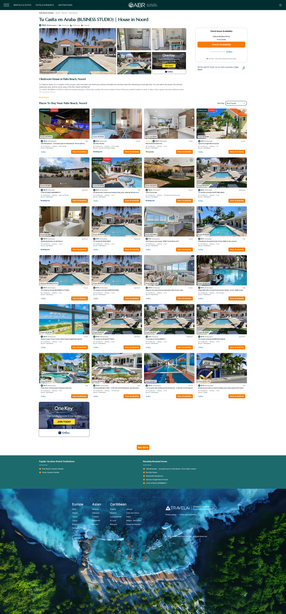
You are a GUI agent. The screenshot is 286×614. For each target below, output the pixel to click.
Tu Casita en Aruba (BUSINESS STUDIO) (55, 290)
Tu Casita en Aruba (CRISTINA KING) (211, 192)
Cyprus (74, 520)
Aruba (58, 13)
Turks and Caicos (132, 513)
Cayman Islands (115, 517)
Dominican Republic (133, 524)
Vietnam (95, 524)
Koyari (205, 392)
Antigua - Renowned (133, 520)
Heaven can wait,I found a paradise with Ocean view (164, 290)
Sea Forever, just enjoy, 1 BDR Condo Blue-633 (162, 241)
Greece (75, 513)
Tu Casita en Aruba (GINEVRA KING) (106, 290)
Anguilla (113, 509)
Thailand (95, 517)
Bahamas (113, 513)
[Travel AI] (177, 508)
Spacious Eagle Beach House (208, 143)
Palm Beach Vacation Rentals (52, 469)
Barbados (113, 524)
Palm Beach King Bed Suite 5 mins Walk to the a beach (217, 241)
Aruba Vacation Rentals (50, 472)
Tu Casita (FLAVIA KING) (102, 241)
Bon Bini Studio (98, 143)
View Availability (79, 152)
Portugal (75, 528)
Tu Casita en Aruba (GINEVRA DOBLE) (211, 339)
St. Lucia (113, 520)
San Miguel (207, 148)
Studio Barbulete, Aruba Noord (52, 241)
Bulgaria (75, 524)
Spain (74, 509)
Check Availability (221, 44)
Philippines (96, 520)
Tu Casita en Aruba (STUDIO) (103, 339)
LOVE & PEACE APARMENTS (50, 192)
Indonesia (95, 513)
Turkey (74, 517)
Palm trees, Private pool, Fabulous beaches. (56, 388)
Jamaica (129, 509)
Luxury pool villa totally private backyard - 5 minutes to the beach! (169, 388)
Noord (64, 13)
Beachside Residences (154, 143)
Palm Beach (73, 13)
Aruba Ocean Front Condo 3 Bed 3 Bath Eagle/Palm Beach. (61, 339)
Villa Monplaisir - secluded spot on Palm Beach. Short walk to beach (171, 469)
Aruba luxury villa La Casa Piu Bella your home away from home (220, 388)
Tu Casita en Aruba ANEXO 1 (156, 339)
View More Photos (48, 71)
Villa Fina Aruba (151, 192)
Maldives (95, 509)
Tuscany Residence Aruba (107, 148)
